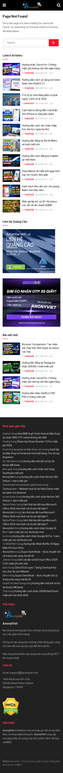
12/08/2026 (42, 210)
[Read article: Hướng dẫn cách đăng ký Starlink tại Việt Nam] (11, 160)
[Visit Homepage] (31, 5)
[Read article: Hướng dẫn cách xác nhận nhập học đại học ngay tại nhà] (11, 130)
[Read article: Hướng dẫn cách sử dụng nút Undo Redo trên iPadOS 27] (11, 84)
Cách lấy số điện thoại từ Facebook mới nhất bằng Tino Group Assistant (31, 453)
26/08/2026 (42, 73)
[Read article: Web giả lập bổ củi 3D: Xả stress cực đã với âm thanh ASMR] (11, 206)
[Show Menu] (4, 5)
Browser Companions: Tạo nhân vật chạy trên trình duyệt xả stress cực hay (40, 348)
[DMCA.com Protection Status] (11, 706)
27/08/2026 (42, 356)
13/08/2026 (42, 195)
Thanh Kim (29, 73)
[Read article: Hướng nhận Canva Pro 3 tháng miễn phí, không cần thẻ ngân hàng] (11, 69)
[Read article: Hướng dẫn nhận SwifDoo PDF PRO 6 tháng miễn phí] (11, 397)
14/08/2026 (42, 164)
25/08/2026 (42, 402)
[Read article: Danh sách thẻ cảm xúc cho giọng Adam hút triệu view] (11, 191)
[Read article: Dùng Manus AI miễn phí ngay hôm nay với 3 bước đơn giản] (11, 175)
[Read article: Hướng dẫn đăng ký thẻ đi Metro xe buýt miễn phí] (11, 145)
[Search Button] (58, 5)
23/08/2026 (42, 88)
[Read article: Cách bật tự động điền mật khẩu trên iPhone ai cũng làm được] (11, 114)
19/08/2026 (43, 103)
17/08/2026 (42, 119)
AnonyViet (29, 103)
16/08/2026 (42, 134)
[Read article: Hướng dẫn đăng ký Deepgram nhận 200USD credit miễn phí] (11, 367)
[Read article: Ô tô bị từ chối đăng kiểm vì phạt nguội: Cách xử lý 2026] (11, 99)
